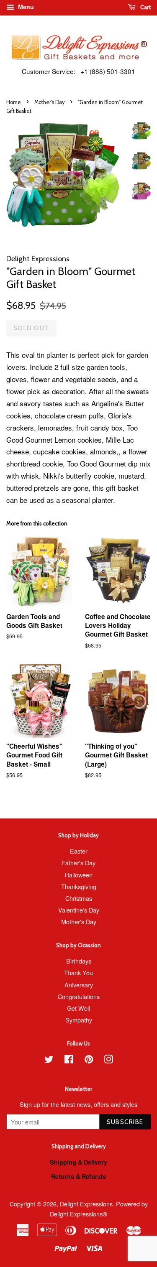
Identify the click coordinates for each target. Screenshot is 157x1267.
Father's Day (78, 862)
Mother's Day (49, 102)
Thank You (78, 972)
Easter (79, 850)
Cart (145, 7)
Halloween (79, 874)
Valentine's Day (78, 909)
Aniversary (78, 984)
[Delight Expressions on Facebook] (69, 1060)
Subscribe (125, 1122)
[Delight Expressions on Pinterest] (88, 1060)
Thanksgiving (78, 886)
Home (13, 102)
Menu (25, 7)
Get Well (78, 1008)
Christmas (78, 898)
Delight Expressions (86, 1203)
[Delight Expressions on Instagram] (108, 1060)
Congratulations (79, 996)
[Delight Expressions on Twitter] (49, 1060)
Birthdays (78, 960)
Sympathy (78, 1019)
